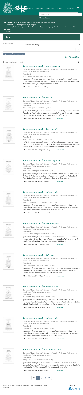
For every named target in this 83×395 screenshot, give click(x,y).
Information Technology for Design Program (22, 25)
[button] (50, 8)
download (60, 87)
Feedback (39, 8)
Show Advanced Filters (72, 57)
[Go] (80, 14)
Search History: (8, 44)
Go (78, 50)
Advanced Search (45, 18)
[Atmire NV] (74, 388)
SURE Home (11, 22)
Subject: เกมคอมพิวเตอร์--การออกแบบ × (13, 54)
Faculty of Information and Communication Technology (36, 22)
